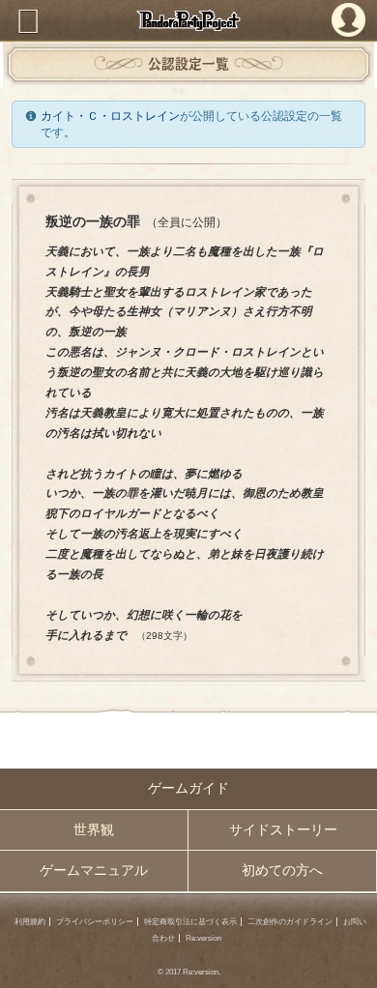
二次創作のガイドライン (290, 921)
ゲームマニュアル (94, 870)
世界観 (93, 830)
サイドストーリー (283, 830)
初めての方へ (282, 870)
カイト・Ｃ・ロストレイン (110, 115)
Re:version (203, 938)
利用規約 (29, 921)
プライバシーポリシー (94, 921)
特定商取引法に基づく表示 (190, 921)
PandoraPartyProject (188, 20)
